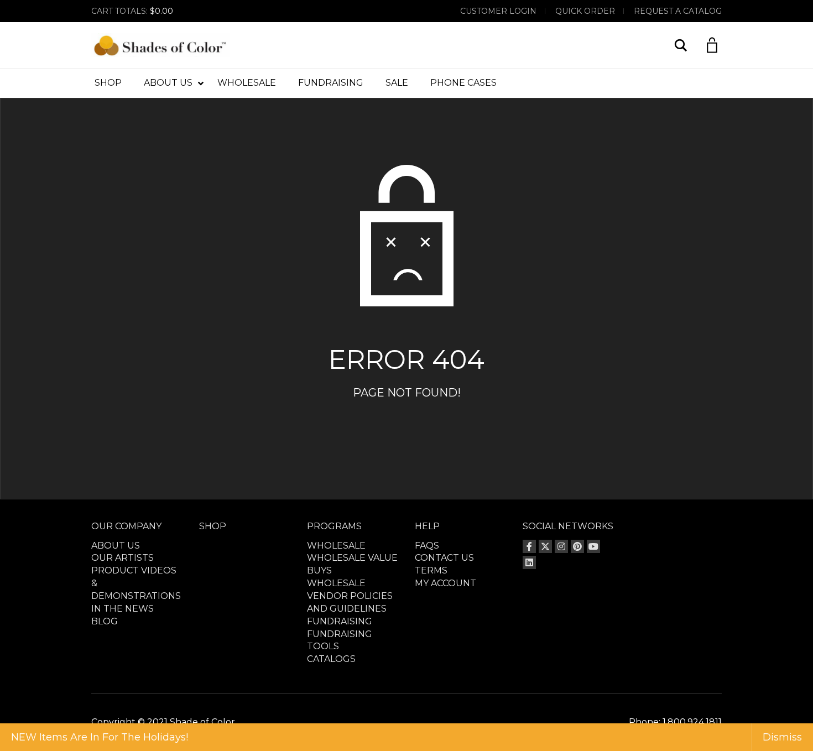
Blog (104, 621)
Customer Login (498, 11)
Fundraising (339, 621)
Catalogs (331, 659)
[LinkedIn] (529, 562)
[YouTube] (593, 546)
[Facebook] (529, 546)
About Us (115, 545)
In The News (122, 608)
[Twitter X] (545, 546)
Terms (431, 570)
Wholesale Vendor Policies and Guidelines (350, 596)
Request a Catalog (678, 11)
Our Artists (122, 557)
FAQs (427, 545)
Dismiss (782, 737)
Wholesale (336, 545)
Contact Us (444, 557)
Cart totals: (132, 11)
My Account (445, 583)
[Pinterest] (577, 546)
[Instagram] (561, 546)
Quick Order (585, 11)
